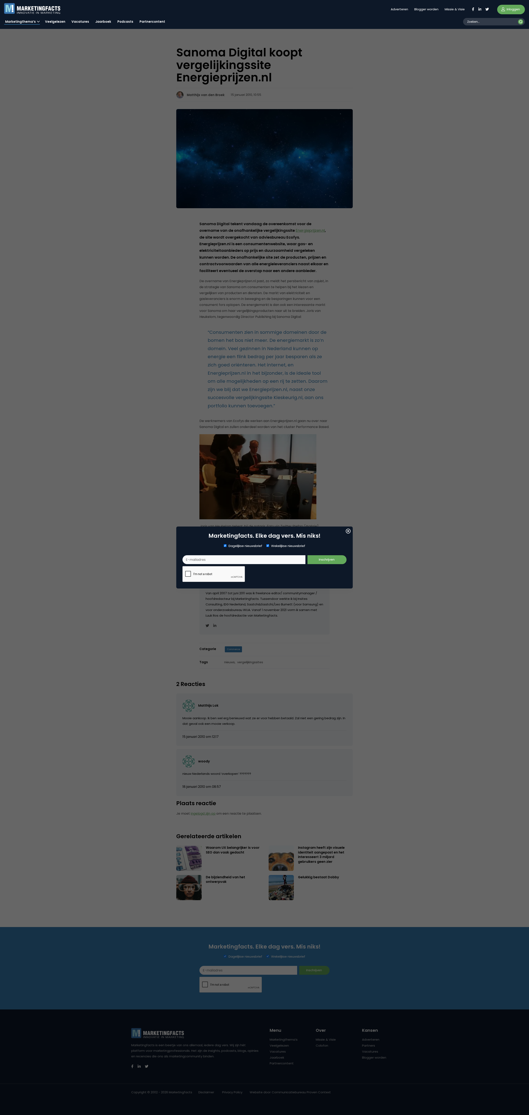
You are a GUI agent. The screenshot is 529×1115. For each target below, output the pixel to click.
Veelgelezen (55, 21)
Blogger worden (426, 9)
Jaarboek (103, 21)
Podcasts (125, 21)
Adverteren (399, 9)
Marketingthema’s (20, 21)
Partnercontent (152, 21)
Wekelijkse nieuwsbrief (288, 546)
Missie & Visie (455, 9)
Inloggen (513, 9)
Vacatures (80, 21)
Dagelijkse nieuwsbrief (245, 546)
